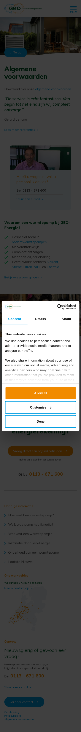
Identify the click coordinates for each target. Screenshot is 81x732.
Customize (38, 407)
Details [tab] (40, 319)
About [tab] (66, 319)
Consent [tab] (14, 319)
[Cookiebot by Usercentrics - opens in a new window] (57, 307)
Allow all (40, 393)
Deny (40, 421)
